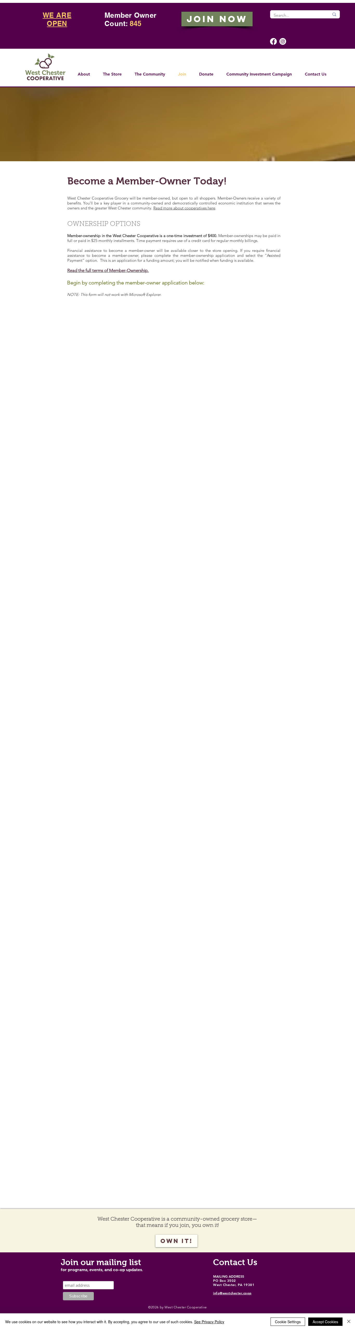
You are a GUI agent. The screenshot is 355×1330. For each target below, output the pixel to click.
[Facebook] (273, 41)
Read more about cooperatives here (184, 208)
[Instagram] (282, 41)
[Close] (349, 1321)
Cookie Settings (288, 1321)
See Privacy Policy (209, 1321)
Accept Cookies (325, 1321)
